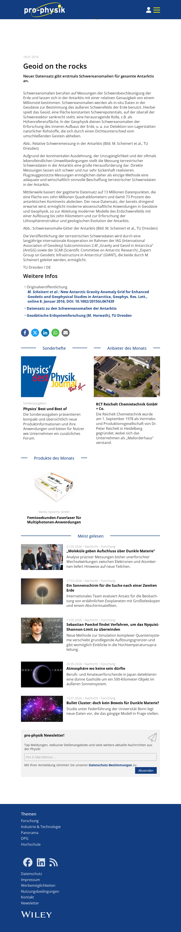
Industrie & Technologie (41, 826)
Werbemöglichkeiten (38, 885)
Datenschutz (31, 873)
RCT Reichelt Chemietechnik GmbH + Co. (126, 406)
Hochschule (31, 844)
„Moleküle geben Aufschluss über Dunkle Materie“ (110, 551)
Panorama (29, 832)
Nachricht (91, 546)
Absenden (145, 770)
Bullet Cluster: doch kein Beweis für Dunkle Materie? (112, 702)
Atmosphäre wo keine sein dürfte (95, 668)
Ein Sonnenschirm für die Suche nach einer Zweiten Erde (111, 588)
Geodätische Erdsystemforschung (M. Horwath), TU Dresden (79, 315)
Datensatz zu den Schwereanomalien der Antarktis (72, 308)
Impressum (30, 879)
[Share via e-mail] (66, 333)
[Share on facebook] (25, 333)
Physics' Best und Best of (45, 408)
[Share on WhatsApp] (55, 333)
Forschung (108, 546)
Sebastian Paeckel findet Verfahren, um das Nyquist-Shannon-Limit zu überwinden (112, 627)
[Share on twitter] (35, 333)
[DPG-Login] (148, 9)
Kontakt (27, 897)
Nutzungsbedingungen (40, 891)
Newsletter (30, 903)
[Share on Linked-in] (45, 333)
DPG (24, 838)
